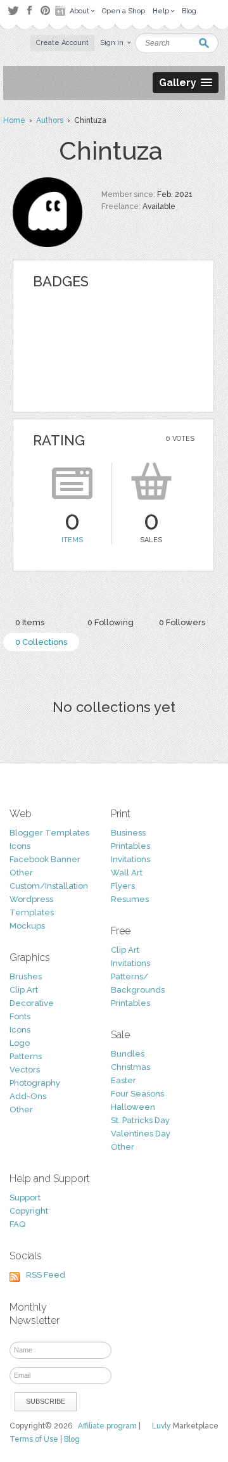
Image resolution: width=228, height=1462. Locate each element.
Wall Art (126, 872)
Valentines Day (140, 1133)
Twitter (13, 10)
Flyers (123, 886)
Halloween (133, 1107)
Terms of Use (34, 1439)
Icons (20, 846)
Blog (72, 1439)
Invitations (130, 859)
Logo (20, 1043)
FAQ (17, 1224)
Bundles (127, 1053)
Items (72, 540)
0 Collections (41, 642)
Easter (123, 1080)
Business (128, 832)
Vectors (25, 1069)
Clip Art (24, 990)
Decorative (32, 1003)
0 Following (110, 622)
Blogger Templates (49, 832)
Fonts (20, 1016)
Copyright (29, 1211)
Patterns (26, 1056)
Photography (35, 1083)
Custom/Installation (49, 886)
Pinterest (45, 10)
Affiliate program (107, 1425)
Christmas (130, 1067)
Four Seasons (137, 1093)
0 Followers (182, 622)
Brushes (26, 976)
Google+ (61, 11)
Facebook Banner (45, 859)
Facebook (29, 11)
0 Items (29, 622)
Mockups (27, 926)
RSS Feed (45, 1275)
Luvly (161, 1425)
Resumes (130, 899)
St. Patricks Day (140, 1120)
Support (25, 1197)
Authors (49, 120)
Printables (130, 846)
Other (21, 872)
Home (14, 120)
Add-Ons (28, 1096)
